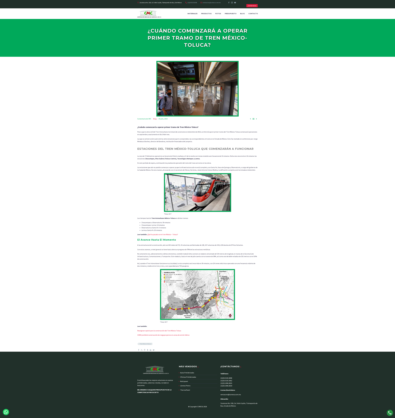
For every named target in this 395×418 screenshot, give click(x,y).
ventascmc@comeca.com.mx (212, 3)
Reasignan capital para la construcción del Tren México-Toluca (159, 331)
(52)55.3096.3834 (226, 386)
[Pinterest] (144, 350)
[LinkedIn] (150, 350)
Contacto (253, 14)
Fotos (218, 14)
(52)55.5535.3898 (226, 378)
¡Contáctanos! (252, 6)
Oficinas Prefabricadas (188, 377)
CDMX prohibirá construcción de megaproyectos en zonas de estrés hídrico (163, 335)
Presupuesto (230, 14)
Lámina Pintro (185, 386)
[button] (6, 412)
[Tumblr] (147, 350)
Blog (242, 14)
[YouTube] (235, 2)
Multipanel (184, 381)
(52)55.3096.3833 (226, 383)
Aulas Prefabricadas (187, 373)
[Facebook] (228, 2)
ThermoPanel (185, 390)
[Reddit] (153, 350)
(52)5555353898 (192, 3)
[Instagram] (232, 2)
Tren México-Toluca (145, 344)
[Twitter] (141, 350)
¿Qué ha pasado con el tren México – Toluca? (162, 234)
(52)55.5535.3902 (226, 381)
